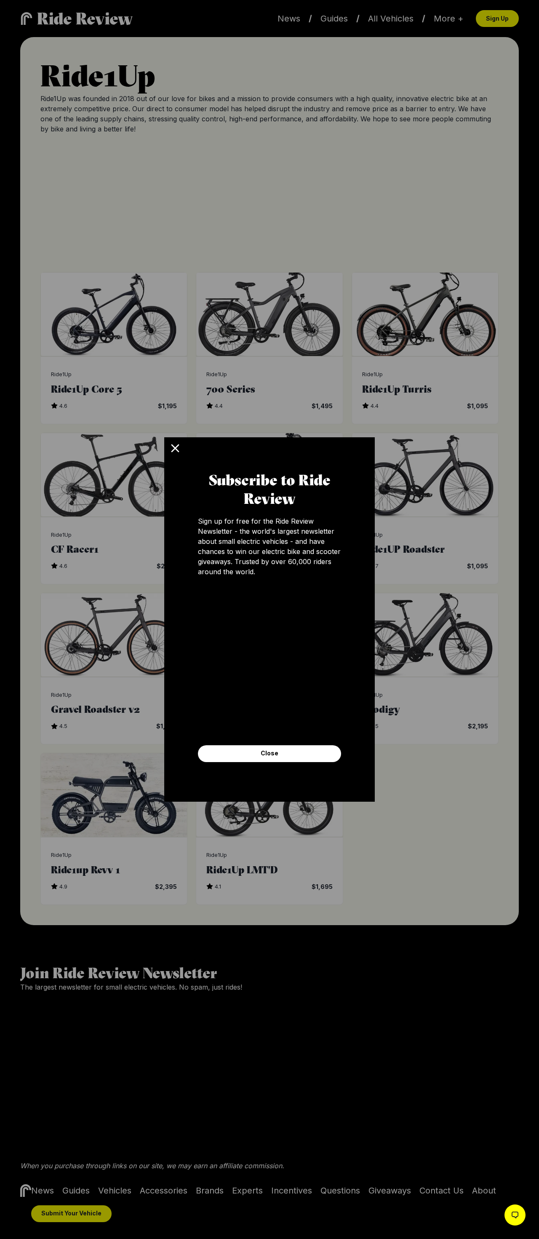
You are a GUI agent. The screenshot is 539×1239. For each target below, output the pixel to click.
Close (269, 753)
